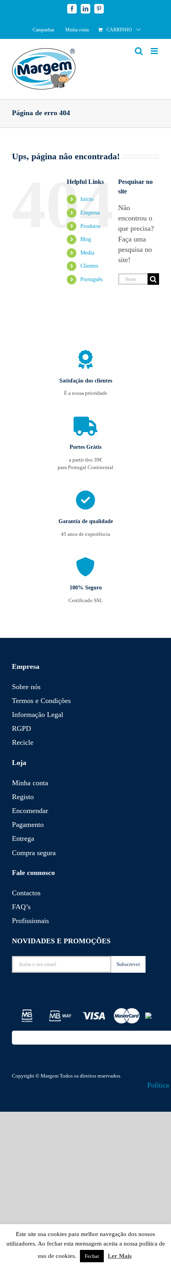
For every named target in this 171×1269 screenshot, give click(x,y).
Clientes (89, 266)
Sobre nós (26, 687)
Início (86, 199)
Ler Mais (120, 1256)
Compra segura (34, 853)
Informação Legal (37, 715)
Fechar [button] (92, 1256)
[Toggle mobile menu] (155, 51)
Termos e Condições (41, 701)
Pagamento (28, 825)
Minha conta (30, 783)
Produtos (90, 226)
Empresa (90, 213)
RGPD (21, 728)
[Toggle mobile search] (139, 51)
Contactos (26, 893)
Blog (85, 239)
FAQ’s (21, 907)
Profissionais (30, 921)
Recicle (22, 742)
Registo (23, 797)
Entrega (23, 838)
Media (87, 253)
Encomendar (30, 811)
